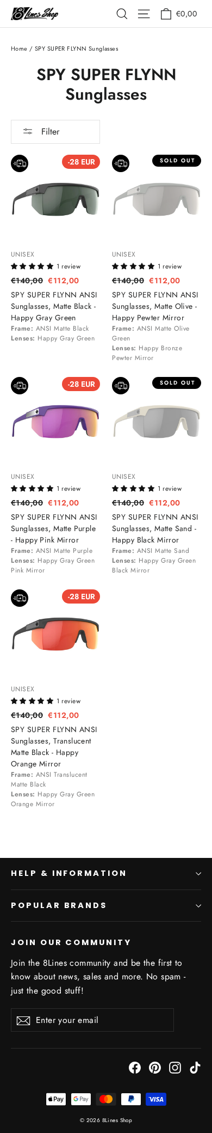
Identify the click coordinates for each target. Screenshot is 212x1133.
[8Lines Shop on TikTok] (195, 1066)
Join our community (71, 942)
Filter (49, 131)
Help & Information (69, 873)
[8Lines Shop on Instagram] (175, 1066)
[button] (34, 265)
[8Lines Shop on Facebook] (135, 1066)
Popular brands (59, 905)
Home (19, 48)
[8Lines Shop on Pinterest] (155, 1066)
